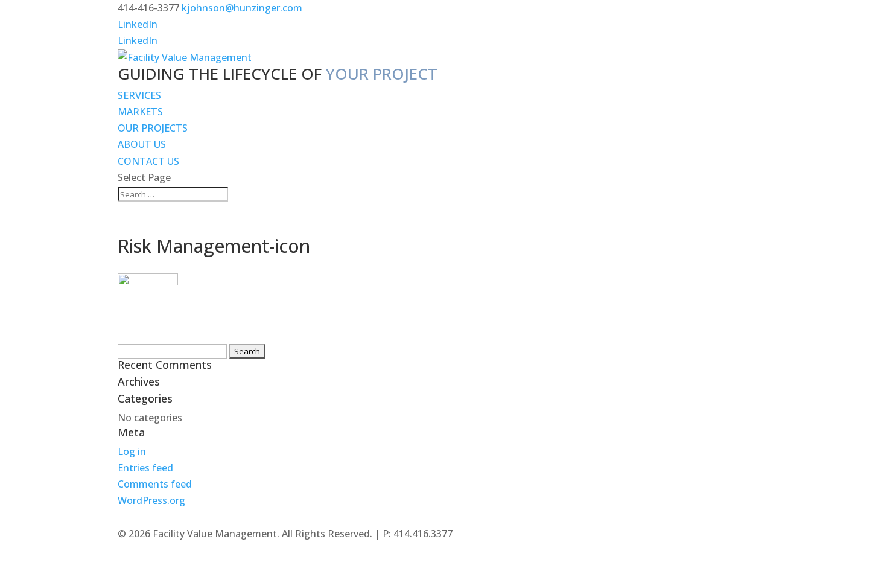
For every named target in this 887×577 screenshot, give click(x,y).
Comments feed (155, 484)
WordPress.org (151, 500)
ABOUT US (142, 144)
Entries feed (145, 467)
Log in (132, 451)
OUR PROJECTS (153, 128)
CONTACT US (148, 161)
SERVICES (139, 95)
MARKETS (140, 111)
